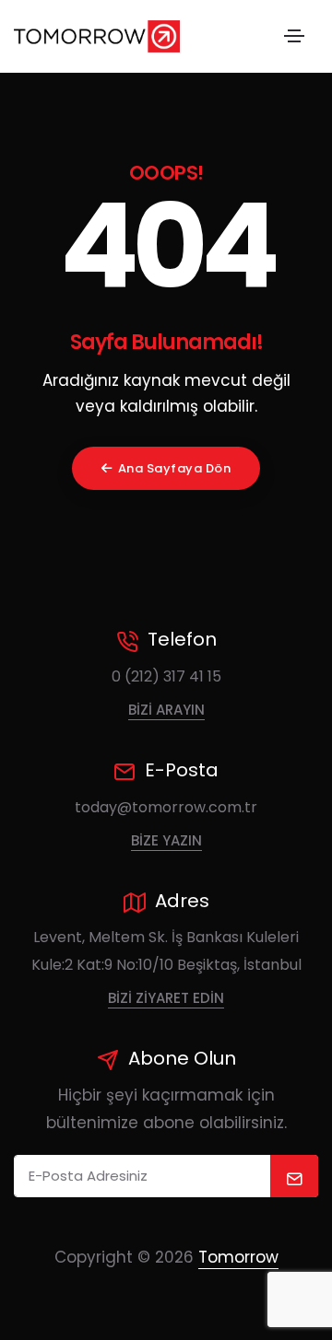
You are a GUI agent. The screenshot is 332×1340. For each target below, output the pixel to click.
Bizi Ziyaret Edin (166, 998)
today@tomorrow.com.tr (166, 807)
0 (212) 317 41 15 (166, 676)
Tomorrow (238, 1257)
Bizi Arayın (166, 709)
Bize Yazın (166, 840)
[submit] (294, 1176)
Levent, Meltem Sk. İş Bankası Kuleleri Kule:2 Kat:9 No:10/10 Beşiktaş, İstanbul (166, 950)
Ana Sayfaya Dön (174, 468)
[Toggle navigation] (294, 35)
